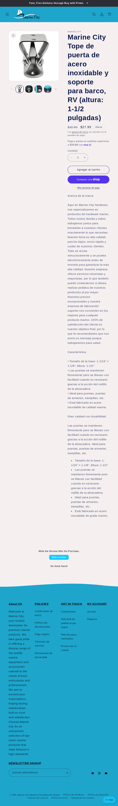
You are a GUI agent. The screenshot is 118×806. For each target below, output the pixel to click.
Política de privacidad (98, 795)
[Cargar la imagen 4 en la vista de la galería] (48, 89)
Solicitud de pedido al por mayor (68, 623)
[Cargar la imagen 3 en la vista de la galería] (38, 89)
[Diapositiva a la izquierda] (12, 89)
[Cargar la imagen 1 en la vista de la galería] (19, 89)
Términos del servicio (37, 798)
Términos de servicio (42, 643)
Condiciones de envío (44, 613)
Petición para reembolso (68, 636)
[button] (7, 14)
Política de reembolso (73, 795)
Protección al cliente (68, 648)
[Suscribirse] (67, 773)
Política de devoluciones (42, 624)
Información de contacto (82, 798)
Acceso (91, 611)
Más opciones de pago (88, 187)
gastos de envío (80, 132)
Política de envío (60, 798)
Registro (92, 619)
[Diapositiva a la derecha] (56, 89)
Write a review (59, 557)
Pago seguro (42, 634)
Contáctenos (68, 611)
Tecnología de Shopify (49, 795)
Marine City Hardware (28, 795)
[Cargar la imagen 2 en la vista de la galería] (29, 89)
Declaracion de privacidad (43, 655)
